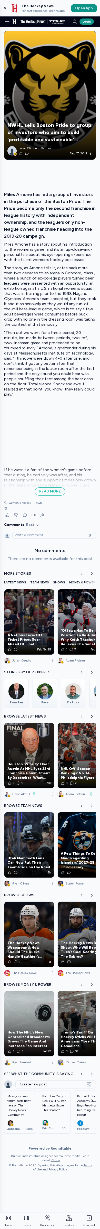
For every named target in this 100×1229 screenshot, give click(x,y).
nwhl (38, 503)
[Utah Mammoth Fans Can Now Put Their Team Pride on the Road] (29, 845)
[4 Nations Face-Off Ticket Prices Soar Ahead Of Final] (29, 622)
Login (87, 21)
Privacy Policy (57, 1169)
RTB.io (55, 1160)
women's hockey (20, 503)
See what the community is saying (38, 1074)
